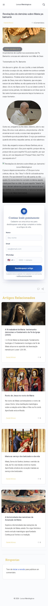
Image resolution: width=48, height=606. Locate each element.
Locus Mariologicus (23, 4)
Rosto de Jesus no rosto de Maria (19, 395)
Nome (8, 232)
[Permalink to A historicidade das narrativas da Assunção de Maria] (23, 501)
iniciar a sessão (19, 569)
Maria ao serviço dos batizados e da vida (22, 456)
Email (8, 244)
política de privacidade (24, 276)
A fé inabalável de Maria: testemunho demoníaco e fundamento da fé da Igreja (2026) (22, 332)
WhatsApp (10, 255)
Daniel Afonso (8, 23)
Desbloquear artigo (24, 268)
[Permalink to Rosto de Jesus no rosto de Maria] (23, 379)
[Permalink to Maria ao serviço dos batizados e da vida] (23, 440)
